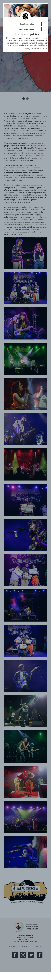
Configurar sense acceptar (35, 48)
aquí (45, 45)
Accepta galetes (26, 29)
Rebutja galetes (27, 24)
